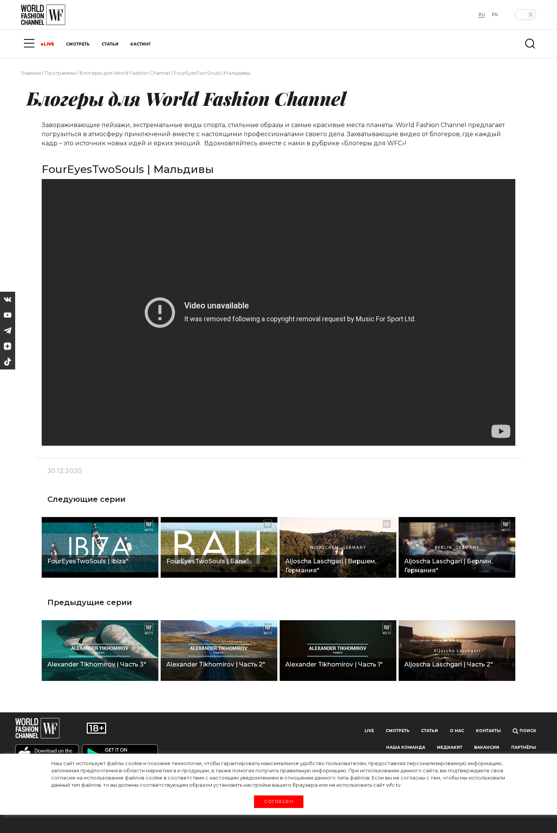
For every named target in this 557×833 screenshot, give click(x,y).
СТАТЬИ (110, 44)
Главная (31, 73)
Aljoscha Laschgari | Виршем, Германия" (330, 566)
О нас (457, 730)
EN (495, 14)
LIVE (49, 44)
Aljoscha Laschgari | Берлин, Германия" (448, 566)
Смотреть (398, 730)
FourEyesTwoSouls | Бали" (207, 561)
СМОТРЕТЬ (78, 44)
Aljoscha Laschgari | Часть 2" (448, 664)
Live (369, 730)
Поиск (527, 730)
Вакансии (486, 747)
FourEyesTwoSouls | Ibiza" (87, 561)
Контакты (488, 730)
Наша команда (405, 747)
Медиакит (449, 747)
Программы (60, 73)
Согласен (278, 801)
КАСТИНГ (140, 44)
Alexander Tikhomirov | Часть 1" (334, 664)
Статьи (429, 730)
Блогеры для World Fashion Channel (125, 73)
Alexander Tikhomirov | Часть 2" (215, 664)
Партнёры (523, 747)
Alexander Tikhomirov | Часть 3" (96, 664)
